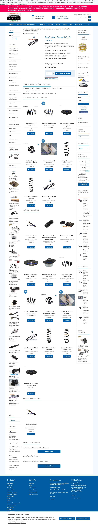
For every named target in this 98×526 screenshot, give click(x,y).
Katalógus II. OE (12, 61)
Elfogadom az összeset (83, 518)
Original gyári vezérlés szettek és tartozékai (13, 49)
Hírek (71, 24)
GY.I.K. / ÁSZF (10, 485)
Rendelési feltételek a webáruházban (26, 24)
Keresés (14, 38)
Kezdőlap (58, 24)
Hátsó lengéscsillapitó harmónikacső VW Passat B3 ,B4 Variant (49, 237)
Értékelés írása (49, 451)
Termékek (11, 24)
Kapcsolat (88, 14)
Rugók (37, 33)
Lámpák (11, 113)
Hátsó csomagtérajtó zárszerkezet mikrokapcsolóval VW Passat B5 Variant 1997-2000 (14, 390)
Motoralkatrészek (13, 117)
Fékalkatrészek (12, 94)
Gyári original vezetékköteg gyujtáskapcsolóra (87, 213)
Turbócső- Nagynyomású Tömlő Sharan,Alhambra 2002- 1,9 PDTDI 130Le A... (87, 223)
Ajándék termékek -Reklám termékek (13, 65)
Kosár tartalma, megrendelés (13, 502)
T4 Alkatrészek (12, 131)
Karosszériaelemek (13, 106)
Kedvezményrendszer (12, 492)
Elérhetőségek (10, 507)
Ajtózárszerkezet (12, 77)
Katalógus (11, 57)
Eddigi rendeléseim (33, 489)
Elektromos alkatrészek (14, 86)
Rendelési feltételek (11, 505)
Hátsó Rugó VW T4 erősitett (49, 123)
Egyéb (10, 135)
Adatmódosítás (32, 487)
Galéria (65, 24)
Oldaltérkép (9, 509)
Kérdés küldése (49, 466)
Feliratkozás (84, 184)
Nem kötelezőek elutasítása (67, 518)
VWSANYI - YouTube (75, 498)
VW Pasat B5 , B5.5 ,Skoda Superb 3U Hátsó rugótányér (67, 125)
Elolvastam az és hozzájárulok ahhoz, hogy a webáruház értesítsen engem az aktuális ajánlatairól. (83, 179)
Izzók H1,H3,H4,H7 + (13, 139)
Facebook (11, 469)
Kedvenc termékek (33, 492)
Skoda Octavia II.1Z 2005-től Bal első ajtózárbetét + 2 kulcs (13, 178)
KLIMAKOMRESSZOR (13, 110)
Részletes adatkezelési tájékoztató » (17, 523)
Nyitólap (75, 14)
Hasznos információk (12, 494)
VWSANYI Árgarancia (13, 53)
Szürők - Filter (12, 128)
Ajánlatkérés (42, 24)
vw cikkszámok (10, 496)
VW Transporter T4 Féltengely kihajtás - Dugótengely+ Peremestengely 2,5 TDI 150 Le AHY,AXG (14, 402)
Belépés (84, 14)
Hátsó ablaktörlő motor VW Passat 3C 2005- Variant (14, 258)
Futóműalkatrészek (13, 90)
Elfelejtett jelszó (84, 106)
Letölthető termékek (33, 494)
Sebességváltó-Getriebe (14, 124)
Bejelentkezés (83, 104)
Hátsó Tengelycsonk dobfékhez (86, 255)
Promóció (11, 69)
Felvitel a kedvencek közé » (51, 78)
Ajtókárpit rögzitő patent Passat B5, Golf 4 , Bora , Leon (14, 308)
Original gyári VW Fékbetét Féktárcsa (13, 98)
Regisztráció (80, 14)
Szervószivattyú (12, 121)
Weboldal (50, 24)
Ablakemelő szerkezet (13, 73)
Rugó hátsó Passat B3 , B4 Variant (16, 156)
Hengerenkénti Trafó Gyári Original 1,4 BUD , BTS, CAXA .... (83, 347)
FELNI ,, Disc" (11, 103)
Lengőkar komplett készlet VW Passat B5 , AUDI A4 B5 (14, 272)
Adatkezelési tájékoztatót (82, 177)
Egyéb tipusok (12, 142)
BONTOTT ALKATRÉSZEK (12, 81)
